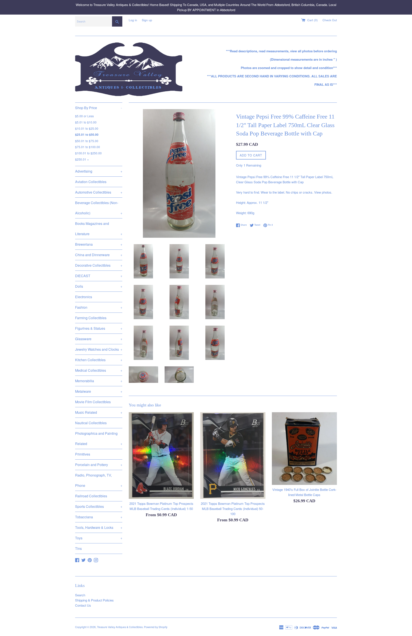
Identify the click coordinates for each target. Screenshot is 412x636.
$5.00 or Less (84, 116)
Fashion (98, 307)
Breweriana (98, 244)
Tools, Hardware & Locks (98, 527)
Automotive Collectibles (98, 192)
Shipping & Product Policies (94, 600)
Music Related (98, 412)
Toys (98, 537)
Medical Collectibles (98, 370)
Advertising (98, 171)
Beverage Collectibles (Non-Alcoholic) (98, 207)
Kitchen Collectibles (98, 359)
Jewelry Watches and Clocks (98, 349)
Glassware (98, 338)
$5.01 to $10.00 (86, 122)
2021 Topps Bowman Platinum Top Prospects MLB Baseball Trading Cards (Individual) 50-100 (233, 508)
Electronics (83, 296)
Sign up (147, 20)
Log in (133, 20)
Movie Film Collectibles (93, 401)
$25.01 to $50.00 (86, 134)
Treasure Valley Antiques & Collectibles (120, 627)
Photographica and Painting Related (98, 438)
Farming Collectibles (90, 317)
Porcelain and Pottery (98, 464)
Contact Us (83, 605)
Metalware (98, 391)
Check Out (330, 20)
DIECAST (98, 275)
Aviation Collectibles (90, 181)
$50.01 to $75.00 (86, 141)
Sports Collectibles (98, 506)
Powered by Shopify (155, 627)
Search (80, 595)
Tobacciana (98, 516)
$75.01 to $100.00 (87, 147)
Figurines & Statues (98, 328)
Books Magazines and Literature (98, 228)
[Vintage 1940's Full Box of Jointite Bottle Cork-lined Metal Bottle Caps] (304, 448)
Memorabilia (98, 380)
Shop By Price (98, 107)
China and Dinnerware (98, 254)
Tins (78, 548)
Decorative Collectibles (98, 265)
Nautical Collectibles (91, 422)
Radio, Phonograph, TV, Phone (98, 480)
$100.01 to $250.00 (88, 153)
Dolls (98, 286)
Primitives (82, 454)
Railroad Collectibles (91, 495)
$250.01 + (82, 159)
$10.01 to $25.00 (86, 128)
